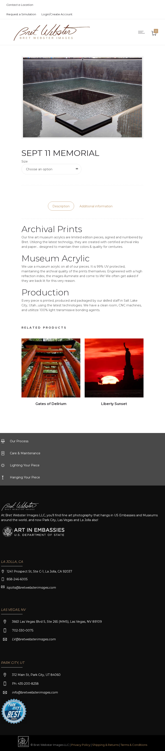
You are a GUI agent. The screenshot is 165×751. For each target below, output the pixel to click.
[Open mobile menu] (142, 32)
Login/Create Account (56, 14)
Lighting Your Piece (25, 465)
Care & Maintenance (25, 453)
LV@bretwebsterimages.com (34, 639)
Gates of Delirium (50, 404)
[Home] (47, 40)
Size (24, 161)
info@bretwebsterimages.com (35, 692)
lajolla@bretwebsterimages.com (31, 588)
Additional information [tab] (96, 206)
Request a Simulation (21, 14)
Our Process (19, 441)
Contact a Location (19, 4)
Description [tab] (61, 206)
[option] (50, 372)
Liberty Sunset (114, 404)
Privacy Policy (80, 744)
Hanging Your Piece (25, 477)
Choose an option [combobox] (39, 169)
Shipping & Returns (105, 744)
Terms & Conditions (134, 744)
